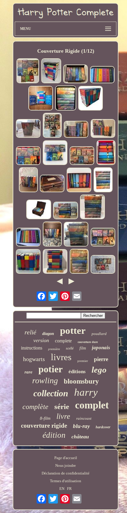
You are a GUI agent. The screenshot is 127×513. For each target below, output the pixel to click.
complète (35, 407)
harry (86, 392)
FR (69, 488)
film (82, 348)
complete (63, 340)
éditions (77, 371)
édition (54, 435)
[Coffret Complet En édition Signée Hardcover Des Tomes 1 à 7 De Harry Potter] (28, 237)
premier (82, 361)
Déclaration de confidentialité (65, 473)
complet (92, 405)
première (54, 349)
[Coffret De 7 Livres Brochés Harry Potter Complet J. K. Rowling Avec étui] (106, 153)
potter (73, 330)
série (61, 407)
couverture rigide (44, 425)
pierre (101, 359)
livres (61, 357)
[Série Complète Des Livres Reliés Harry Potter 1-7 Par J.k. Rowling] (28, 156)
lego (99, 369)
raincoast (84, 418)
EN (61, 488)
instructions (31, 347)
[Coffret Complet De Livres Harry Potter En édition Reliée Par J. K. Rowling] (79, 180)
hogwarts (34, 359)
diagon (48, 333)
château (80, 437)
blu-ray (81, 426)
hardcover (103, 427)
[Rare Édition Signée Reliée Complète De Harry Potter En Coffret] (102, 75)
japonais (101, 347)
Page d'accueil (65, 458)
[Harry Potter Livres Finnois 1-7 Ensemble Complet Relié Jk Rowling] (52, 126)
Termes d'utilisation (65, 481)
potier (50, 369)
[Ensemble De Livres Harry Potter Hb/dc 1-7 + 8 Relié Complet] (66, 98)
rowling (45, 380)
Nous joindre (65, 465)
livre (63, 416)
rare (28, 372)
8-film (45, 418)
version (41, 340)
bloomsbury (81, 381)
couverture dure (88, 342)
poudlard (99, 333)
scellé (70, 348)
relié (30, 332)
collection (50, 393)
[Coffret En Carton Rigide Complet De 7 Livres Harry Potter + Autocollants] (52, 184)
